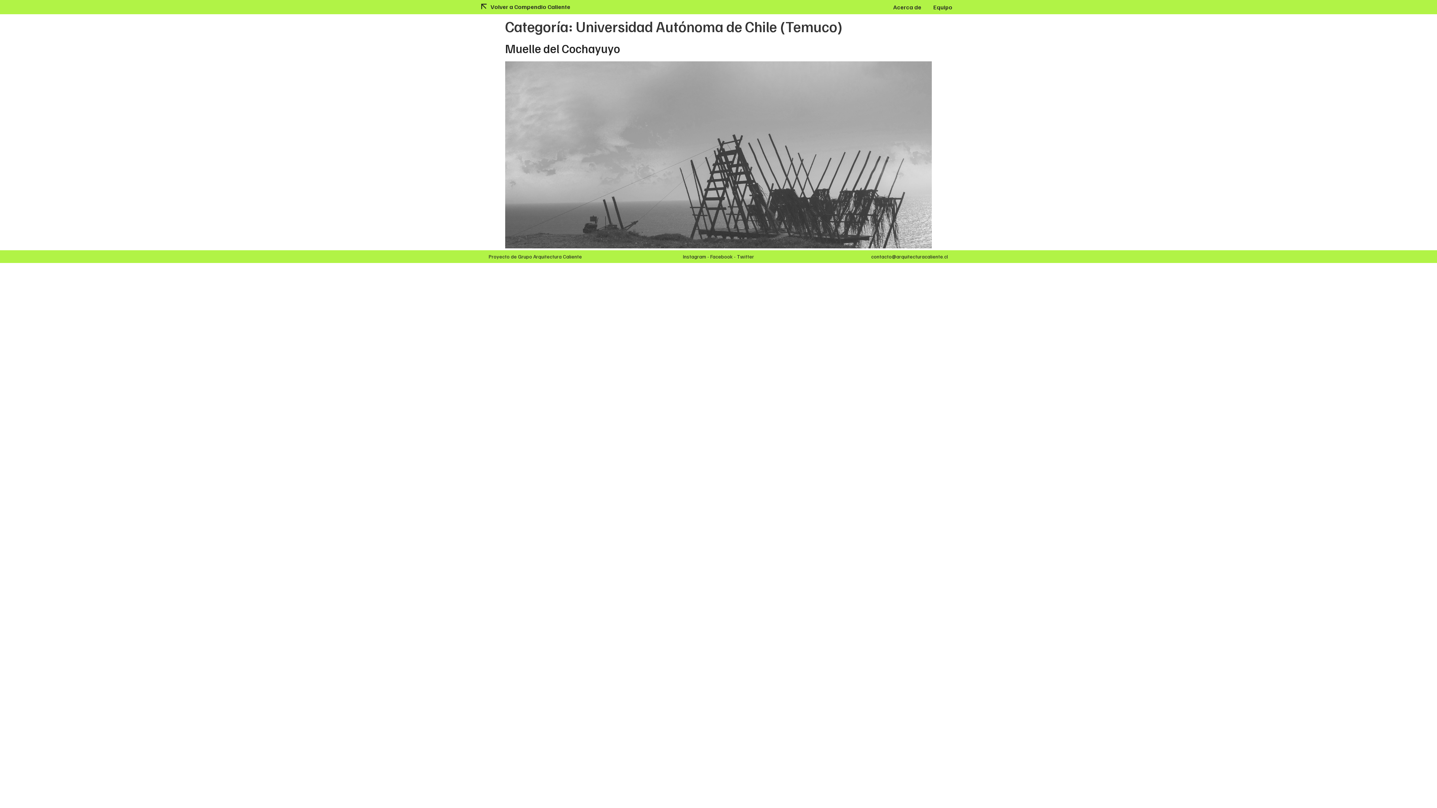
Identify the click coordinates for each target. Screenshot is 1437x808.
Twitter (745, 256)
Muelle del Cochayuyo (562, 48)
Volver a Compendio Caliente (530, 6)
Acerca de (907, 7)
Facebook (721, 256)
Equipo (942, 7)
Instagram (694, 256)
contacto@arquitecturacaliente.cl (909, 256)
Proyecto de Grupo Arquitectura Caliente (535, 256)
